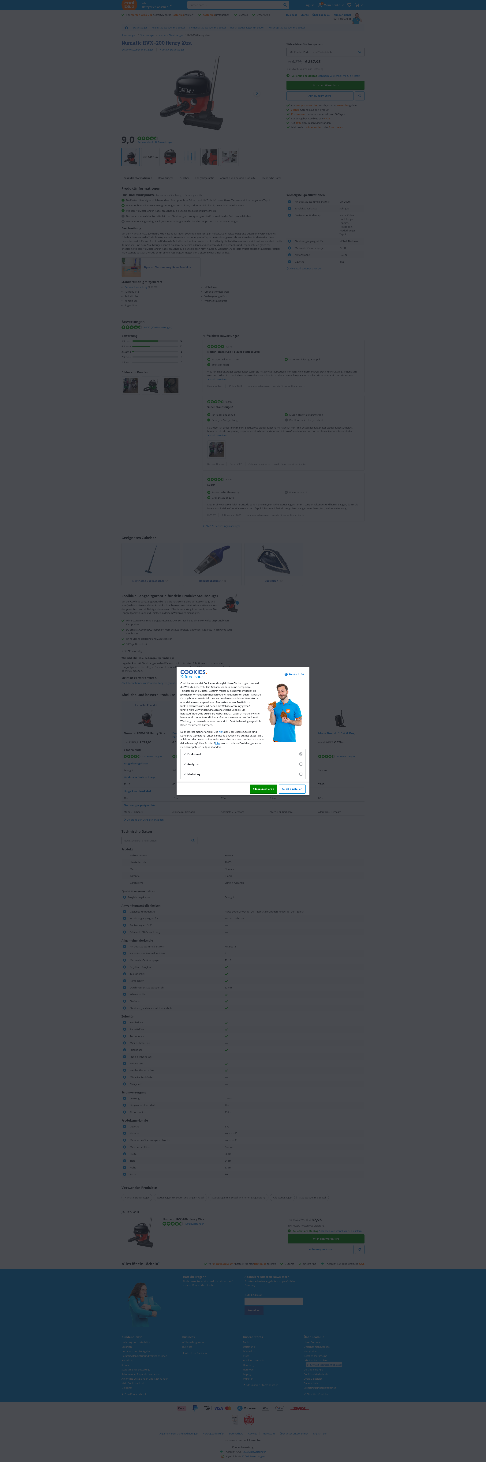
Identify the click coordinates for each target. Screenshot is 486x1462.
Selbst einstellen (292, 789)
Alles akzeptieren (263, 789)
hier (221, 731)
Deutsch (294, 674)
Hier (217, 743)
